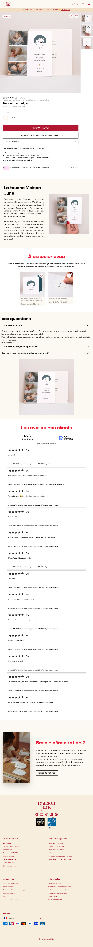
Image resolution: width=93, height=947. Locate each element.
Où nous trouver (9, 863)
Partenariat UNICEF (10, 853)
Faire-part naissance (28, 100)
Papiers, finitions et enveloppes (15, 890)
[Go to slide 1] (71, 167)
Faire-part (52, 853)
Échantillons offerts (10, 883)
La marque (7, 843)
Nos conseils (7, 849)
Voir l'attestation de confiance (46, 443)
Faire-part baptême (56, 849)
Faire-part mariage (55, 843)
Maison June (7, 100)
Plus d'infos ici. (8, 342)
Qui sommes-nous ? (10, 866)
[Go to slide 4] (77, 167)
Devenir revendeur (10, 859)
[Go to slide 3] (75, 167)
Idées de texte (9, 886)
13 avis (22, 98)
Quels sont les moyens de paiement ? (19, 346)
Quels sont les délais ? (12, 325)
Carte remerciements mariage (60, 856)
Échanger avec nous (10, 900)
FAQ (4, 896)
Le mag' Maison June (11, 846)
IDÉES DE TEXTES (46, 773)
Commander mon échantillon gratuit (40, 135)
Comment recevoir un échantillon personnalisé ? (25, 353)
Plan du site (52, 896)
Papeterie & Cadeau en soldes (60, 859)
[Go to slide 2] (73, 167)
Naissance (16, 100)
